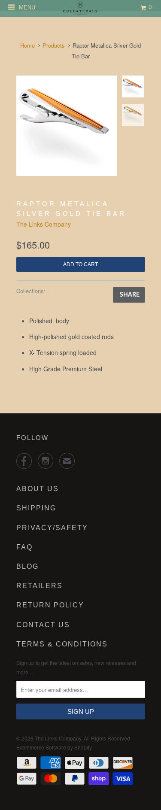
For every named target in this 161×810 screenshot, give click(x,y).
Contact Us (43, 624)
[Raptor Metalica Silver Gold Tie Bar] (66, 126)
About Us (37, 488)
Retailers (39, 585)
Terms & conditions (62, 644)
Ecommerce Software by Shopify (54, 747)
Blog (27, 566)
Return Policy (50, 605)
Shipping (36, 508)
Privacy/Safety (52, 527)
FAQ (24, 547)
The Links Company (43, 224)
